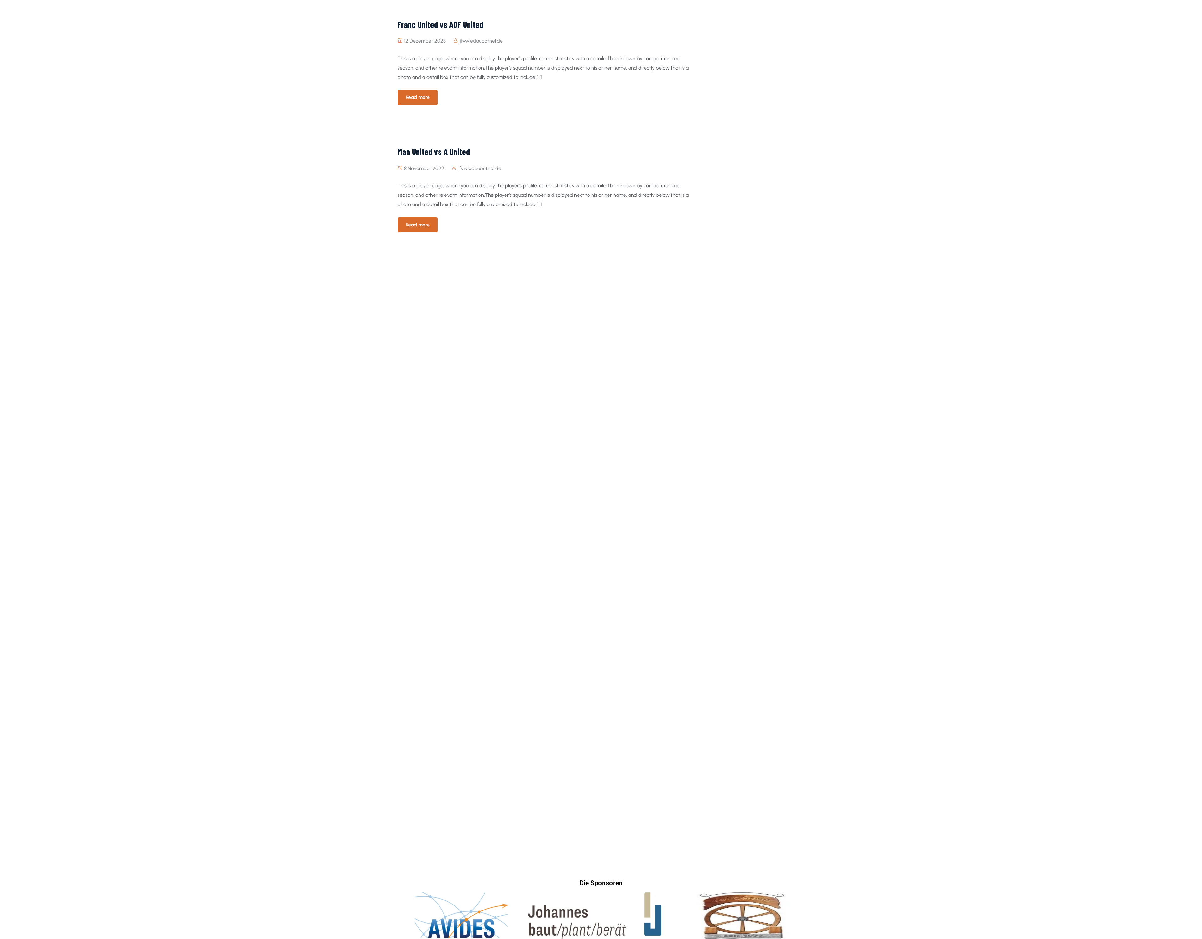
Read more (418, 97)
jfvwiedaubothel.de (481, 41)
